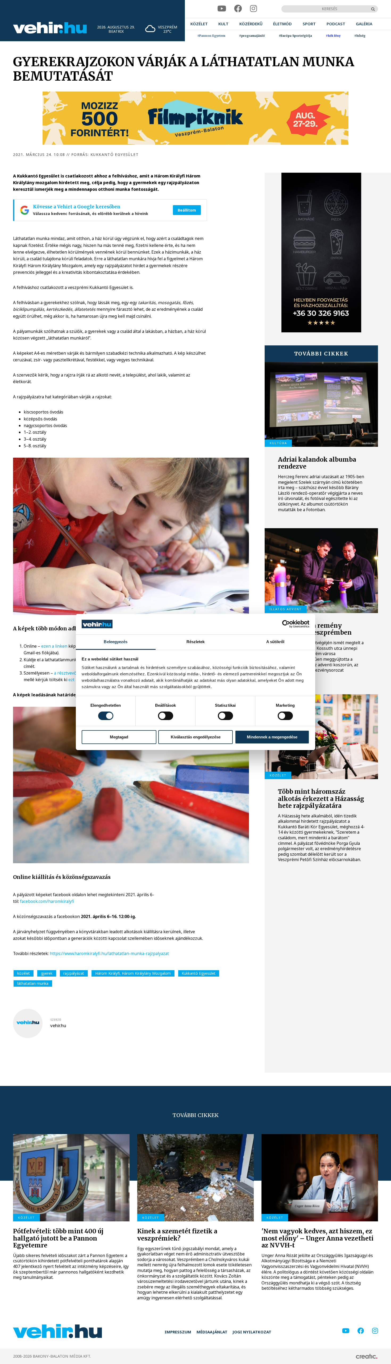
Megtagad (119, 737)
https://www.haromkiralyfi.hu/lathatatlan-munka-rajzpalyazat (109, 953)
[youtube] (221, 9)
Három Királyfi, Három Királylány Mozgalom (133, 973)
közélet (23, 973)
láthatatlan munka (32, 983)
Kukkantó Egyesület (198, 973)
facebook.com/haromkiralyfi (47, 901)
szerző (55, 1020)
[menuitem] (199, 24)
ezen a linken (54, 646)
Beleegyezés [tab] (115, 641)
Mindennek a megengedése (272, 737)
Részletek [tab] (195, 641)
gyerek (46, 973)
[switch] (165, 716)
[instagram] (253, 9)
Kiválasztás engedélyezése (196, 737)
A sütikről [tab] (275, 641)
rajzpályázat (73, 973)
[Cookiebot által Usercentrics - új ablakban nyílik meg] (286, 624)
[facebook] (238, 9)
